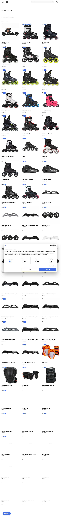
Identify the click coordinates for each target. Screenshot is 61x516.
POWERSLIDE (11, 17)
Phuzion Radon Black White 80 (8, 202)
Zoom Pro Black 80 (26, 42)
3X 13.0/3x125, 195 (46, 202)
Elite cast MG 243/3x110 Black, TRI (30, 294)
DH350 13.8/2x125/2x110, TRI (8, 339)
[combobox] (41, 2)
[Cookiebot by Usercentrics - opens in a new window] (51, 245)
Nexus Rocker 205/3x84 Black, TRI (30, 339)
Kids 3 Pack (44, 362)
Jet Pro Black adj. (26, 133)
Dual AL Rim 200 (5, 500)
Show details (51, 265)
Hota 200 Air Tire (5, 477)
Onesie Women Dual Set (47, 431)
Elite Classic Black (6, 454)
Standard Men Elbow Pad (48, 385)
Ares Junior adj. (5, 133)
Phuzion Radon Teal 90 (27, 202)
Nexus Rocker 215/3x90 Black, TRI (29, 316)
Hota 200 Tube (45, 477)
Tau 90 (23, 65)
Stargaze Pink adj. (46, 110)
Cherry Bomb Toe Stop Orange (29, 454)
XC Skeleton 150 (5, 42)
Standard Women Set (6, 408)
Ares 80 (3, 87)
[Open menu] (2, 2)
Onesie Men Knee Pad (6, 431)
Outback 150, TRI (46, 225)
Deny (30, 269)
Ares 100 (44, 65)
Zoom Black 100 (46, 42)
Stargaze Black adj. (26, 110)
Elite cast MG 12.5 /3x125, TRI (49, 294)
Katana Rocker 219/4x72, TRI (28, 362)
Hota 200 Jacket (26, 477)
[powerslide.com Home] (6, 2)
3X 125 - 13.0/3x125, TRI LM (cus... (9, 316)
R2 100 (23, 156)
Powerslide (5, 17)
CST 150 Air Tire (46, 500)
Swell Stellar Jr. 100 (6, 110)
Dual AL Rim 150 (45, 454)
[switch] (23, 261)
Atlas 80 (44, 87)
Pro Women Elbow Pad (7, 385)
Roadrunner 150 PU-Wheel (28, 500)
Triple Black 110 (5, 179)
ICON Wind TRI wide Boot (27, 179)
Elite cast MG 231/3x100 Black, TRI (9, 294)
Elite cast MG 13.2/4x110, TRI (48, 339)
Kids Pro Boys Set (46, 408)
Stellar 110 (44, 156)
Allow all (48, 269)
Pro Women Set (25, 385)
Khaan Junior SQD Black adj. (8, 156)
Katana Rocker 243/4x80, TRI (8, 362)
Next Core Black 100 (6, 65)
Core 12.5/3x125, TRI (6, 225)
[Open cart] (57, 2)
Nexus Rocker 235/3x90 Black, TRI (50, 316)
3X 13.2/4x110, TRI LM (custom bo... (30, 225)
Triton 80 (24, 87)
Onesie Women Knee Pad (27, 431)
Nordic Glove (25, 408)
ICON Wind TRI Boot (46, 179)
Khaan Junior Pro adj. (47, 133)
